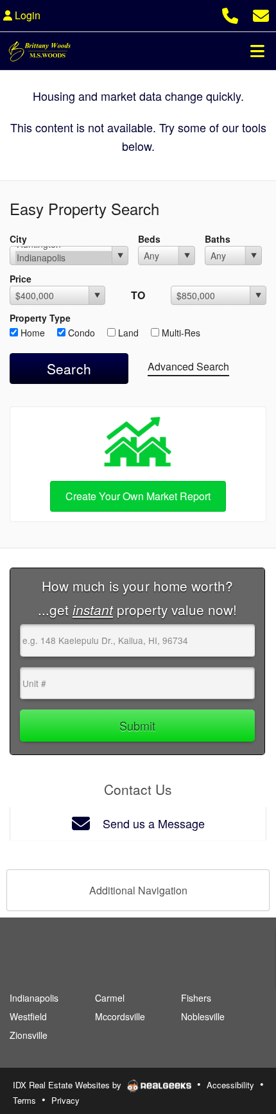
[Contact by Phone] (230, 13)
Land (127, 332)
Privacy (65, 1100)
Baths (217, 238)
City (18, 238)
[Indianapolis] (63, 258)
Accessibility (230, 1085)
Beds (149, 238)
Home (31, 332)
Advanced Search (188, 366)
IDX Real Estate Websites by (68, 1085)
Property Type (40, 317)
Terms (24, 1100)
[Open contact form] (261, 13)
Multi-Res (179, 332)
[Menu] (257, 50)
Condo (80, 332)
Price (20, 278)
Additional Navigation (138, 890)
